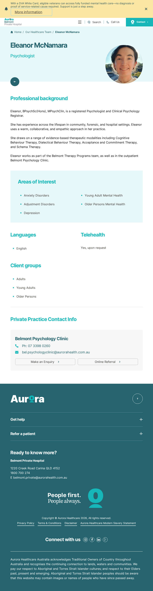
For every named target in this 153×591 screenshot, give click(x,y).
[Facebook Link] (92, 539)
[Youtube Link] (105, 539)
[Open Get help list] (76, 420)
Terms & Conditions (49, 523)
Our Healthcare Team (38, 32)
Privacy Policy (25, 523)
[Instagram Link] (85, 539)
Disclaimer (71, 523)
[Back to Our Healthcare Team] (14, 81)
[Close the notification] (146, 9)
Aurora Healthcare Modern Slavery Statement (108, 523)
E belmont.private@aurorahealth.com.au (39, 477)
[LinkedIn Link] (98, 539)
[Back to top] (137, 399)
